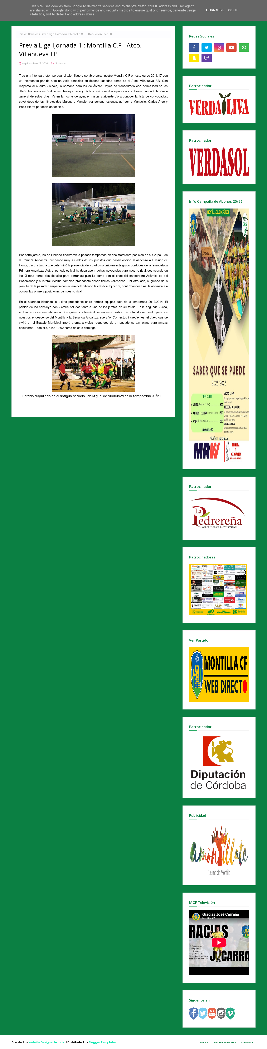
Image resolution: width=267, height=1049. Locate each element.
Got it (233, 10)
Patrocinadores (225, 1042)
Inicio (22, 34)
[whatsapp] (244, 47)
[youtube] (231, 47)
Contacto (248, 1042)
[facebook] (194, 47)
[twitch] (207, 58)
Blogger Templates (102, 1042)
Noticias (33, 34)
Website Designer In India (47, 1042)
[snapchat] (194, 58)
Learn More (215, 10)
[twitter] (207, 47)
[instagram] (219, 47)
